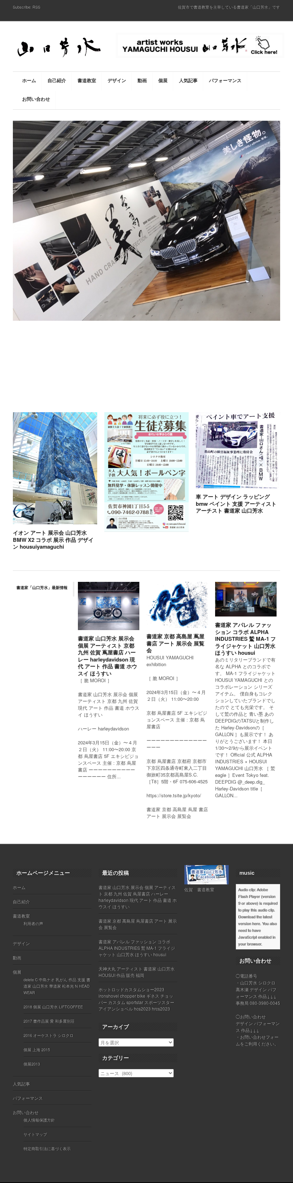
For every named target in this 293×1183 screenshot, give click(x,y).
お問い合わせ (26, 1112)
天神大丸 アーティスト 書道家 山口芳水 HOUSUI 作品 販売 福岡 (137, 971)
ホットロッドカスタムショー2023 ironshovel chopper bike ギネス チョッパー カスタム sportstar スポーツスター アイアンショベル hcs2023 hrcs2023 (136, 999)
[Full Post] (93, 520)
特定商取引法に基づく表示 (47, 1148)
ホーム (19, 887)
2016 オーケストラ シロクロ (49, 1035)
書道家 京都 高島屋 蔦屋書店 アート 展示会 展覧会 (175, 643)
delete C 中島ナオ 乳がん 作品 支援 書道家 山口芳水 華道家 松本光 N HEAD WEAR (57, 986)
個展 (17, 972)
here (256, 923)
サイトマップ (35, 1134)
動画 (17, 957)
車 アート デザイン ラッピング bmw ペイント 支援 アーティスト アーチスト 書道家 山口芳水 (236, 503)
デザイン (21, 943)
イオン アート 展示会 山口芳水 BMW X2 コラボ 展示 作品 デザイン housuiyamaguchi (53, 539)
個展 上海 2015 (37, 1049)
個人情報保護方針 (39, 1120)
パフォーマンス (28, 1098)
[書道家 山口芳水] (61, 48)
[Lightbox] (86, 520)
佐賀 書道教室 (199, 889)
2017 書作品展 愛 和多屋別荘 (49, 1021)
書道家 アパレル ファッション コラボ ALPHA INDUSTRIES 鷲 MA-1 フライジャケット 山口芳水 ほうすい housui (245, 639)
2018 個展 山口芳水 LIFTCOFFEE (53, 1006)
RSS (36, 7)
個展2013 (32, 1064)
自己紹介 (21, 901)
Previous (10, 266)
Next (283, 266)
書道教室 (21, 916)
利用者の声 (33, 923)
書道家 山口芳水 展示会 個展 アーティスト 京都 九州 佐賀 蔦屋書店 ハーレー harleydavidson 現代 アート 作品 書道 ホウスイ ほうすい (107, 655)
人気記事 (21, 1083)
